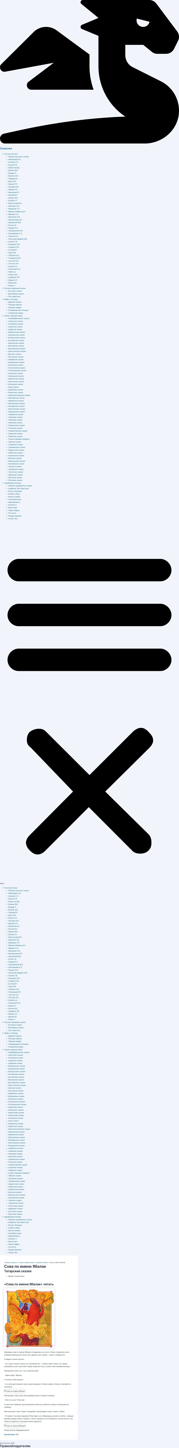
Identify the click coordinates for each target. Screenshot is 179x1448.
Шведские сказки (15, 475)
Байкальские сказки (16, 332)
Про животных (14, 296)
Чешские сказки (15, 466)
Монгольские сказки (16, 409)
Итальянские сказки (16, 368)
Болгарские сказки (16, 340)
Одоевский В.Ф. (14, 222)
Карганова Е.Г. (14, 192)
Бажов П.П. (13, 165)
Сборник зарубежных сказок (20, 486)
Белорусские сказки (16, 338)
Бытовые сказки (15, 291)
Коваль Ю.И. (13, 198)
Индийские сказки (16, 359)
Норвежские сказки (16, 425)
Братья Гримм (14, 497)
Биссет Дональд (15, 491)
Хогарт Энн (12, 519)
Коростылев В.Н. (15, 203)
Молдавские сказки (16, 406)
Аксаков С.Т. (13, 162)
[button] (89, 703)
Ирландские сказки (16, 362)
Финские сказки (15, 458)
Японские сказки (15, 480)
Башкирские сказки (16, 335)
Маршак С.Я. (13, 214)
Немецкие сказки (15, 417)
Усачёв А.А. (13, 266)
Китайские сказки (15, 384)
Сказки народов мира (13, 316)
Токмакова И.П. (14, 258)
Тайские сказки (14, 442)
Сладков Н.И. (13, 247)
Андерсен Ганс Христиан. (18, 488)
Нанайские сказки (15, 414)
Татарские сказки (15, 444)
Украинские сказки (16, 455)
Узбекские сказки (15, 453)
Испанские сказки (15, 365)
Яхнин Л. (11, 286)
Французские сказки (16, 461)
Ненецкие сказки (15, 420)
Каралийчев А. (14, 502)
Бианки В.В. (13, 170)
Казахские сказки (15, 373)
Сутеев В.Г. (12, 250)
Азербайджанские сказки (18, 318)
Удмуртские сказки (16, 450)
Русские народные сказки (15, 288)
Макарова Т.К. (14, 209)
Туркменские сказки (16, 447)
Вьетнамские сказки (16, 349)
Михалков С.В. (14, 217)
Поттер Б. (12, 513)
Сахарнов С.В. (14, 244)
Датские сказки (14, 354)
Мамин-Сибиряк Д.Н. (17, 211)
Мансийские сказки (16, 398)
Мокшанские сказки (16, 403)
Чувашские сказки (16, 469)
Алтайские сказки (15, 324)
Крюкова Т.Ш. (13, 206)
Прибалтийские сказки (17, 431)
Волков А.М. (13, 176)
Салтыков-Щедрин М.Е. (18, 239)
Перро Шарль (13, 510)
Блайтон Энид (14, 494)
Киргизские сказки (16, 381)
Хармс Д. (12, 272)
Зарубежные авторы (12, 483)
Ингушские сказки (15, 357)
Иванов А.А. (13, 189)
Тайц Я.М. (12, 253)
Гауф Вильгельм (14, 499)
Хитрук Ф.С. (13, 275)
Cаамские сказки (15, 433)
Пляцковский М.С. (15, 231)
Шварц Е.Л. (12, 280)
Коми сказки (13, 387)
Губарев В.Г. (13, 179)
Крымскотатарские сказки (19, 395)
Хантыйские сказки (16, 464)
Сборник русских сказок (18, 157)
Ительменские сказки (17, 370)
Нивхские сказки (15, 423)
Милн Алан (12, 508)
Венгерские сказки (16, 346)
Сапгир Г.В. (12, 242)
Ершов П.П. (13, 184)
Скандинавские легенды (18, 310)
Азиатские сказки (15, 321)
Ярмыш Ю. (12, 283)
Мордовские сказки (16, 412)
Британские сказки (16, 343)
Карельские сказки (16, 379)
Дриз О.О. (12, 181)
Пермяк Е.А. (13, 228)
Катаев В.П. (13, 195)
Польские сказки (15, 428)
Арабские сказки (15, 329)
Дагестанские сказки (17, 351)
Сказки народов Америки (19, 439)
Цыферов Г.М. (13, 277)
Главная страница (10, 1262)
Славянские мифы (15, 313)
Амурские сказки (15, 327)
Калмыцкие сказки (16, 376)
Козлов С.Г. (12, 200)
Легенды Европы (15, 305)
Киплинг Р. (12, 505)
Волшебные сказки (16, 294)
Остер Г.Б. (12, 225)
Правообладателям (15, 1446)
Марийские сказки (16, 401)
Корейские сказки (15, 390)
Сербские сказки (15, 436)
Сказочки (6, 148)
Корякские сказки (15, 392)
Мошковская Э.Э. (15, 220)
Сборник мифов (14, 307)
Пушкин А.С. (13, 236)
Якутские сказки (15, 477)
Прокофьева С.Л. (15, 233)
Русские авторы (11, 154)
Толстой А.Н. (13, 261)
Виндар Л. (12, 173)
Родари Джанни (14, 516)
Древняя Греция (15, 302)
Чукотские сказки (15, 472)
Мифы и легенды (11, 299)
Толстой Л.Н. (13, 263)
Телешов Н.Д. (13, 255)
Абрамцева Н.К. (14, 159)
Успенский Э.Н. (14, 269)
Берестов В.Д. (14, 168)
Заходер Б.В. (13, 187)
